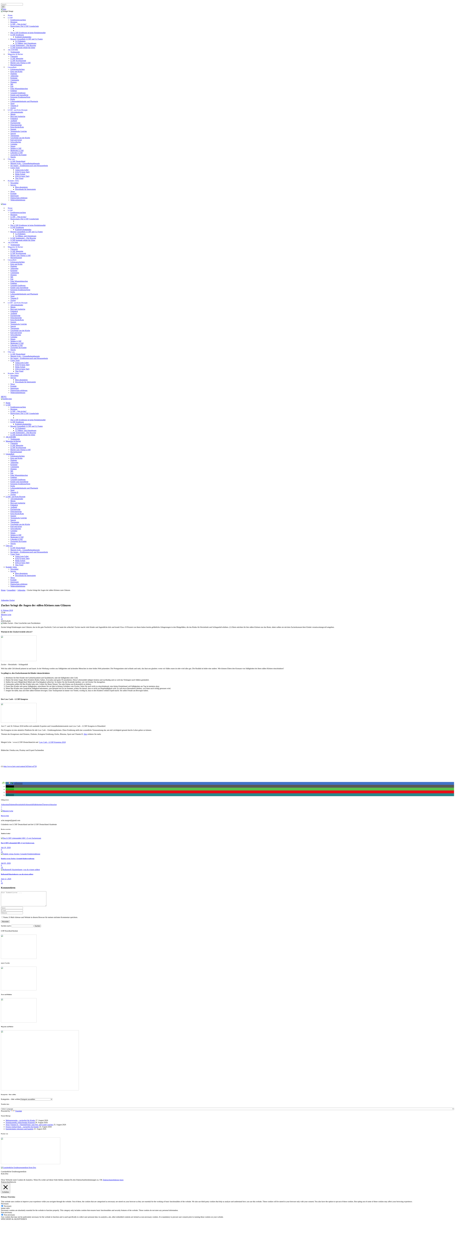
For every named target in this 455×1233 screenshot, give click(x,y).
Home (3, 590)
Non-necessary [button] (6, 1212)
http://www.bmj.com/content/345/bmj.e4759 (20, 766)
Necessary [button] (5, 1204)
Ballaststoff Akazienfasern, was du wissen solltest (17, 874)
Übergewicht (47, 805)
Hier (85, 734)
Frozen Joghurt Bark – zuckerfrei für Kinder (22, 1127)
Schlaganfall (28, 805)
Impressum (5, 2)
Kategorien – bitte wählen (10, 1099)
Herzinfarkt (19, 805)
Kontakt (31, 2)
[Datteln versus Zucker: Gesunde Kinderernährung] (20, 854)
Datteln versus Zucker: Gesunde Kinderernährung (17, 858)
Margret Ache (6, 615)
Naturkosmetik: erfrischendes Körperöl (20, 1123)
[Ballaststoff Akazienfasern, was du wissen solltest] (20, 870)
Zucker (12, 600)
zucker (54, 805)
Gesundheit (11, 590)
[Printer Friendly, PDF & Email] (7, 783)
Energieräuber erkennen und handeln (19, 1129)
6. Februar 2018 (7, 610)
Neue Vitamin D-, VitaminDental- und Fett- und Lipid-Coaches (29, 1125)
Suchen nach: (6, 926)
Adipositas (21, 590)
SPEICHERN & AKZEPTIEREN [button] (14, 1219)
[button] (18, 784)
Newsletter (39, 2)
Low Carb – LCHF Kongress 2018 (52, 742)
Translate (18, 1111)
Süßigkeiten (37, 805)
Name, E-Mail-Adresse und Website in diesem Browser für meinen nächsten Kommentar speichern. (40, 917)
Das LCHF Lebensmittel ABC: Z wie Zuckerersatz (18, 843)
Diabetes (12, 805)
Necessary (7, 1206)
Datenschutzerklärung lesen (113, 1180)
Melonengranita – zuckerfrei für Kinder (20, 1120)
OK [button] (101, 1180)
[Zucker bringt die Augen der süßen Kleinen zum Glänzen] (7, 811)
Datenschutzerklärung (18, 2)
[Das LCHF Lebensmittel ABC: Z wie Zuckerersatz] (21, 838)
